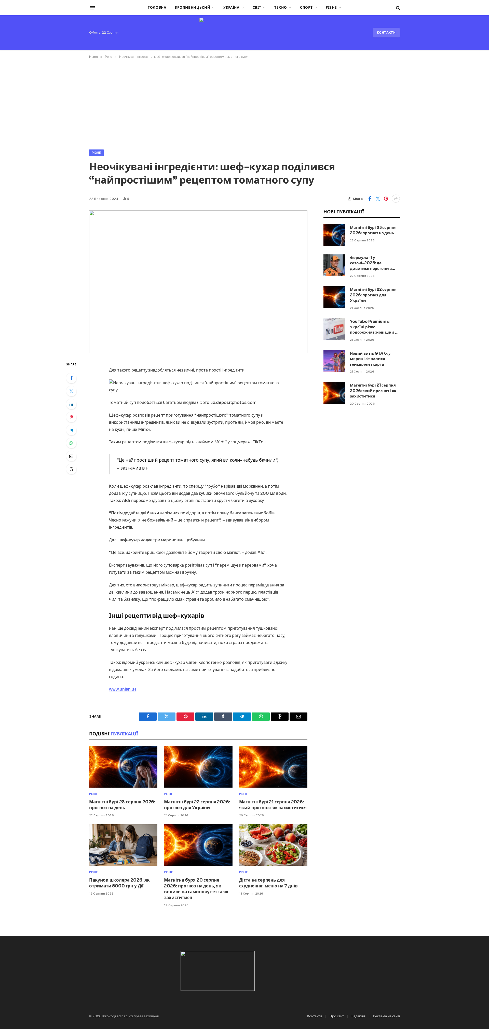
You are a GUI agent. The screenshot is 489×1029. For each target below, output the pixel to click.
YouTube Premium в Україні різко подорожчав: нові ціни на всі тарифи (375, 327)
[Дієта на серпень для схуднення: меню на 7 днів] (273, 845)
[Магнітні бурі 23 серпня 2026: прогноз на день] (123, 767)
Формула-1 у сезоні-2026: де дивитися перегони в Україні (371, 263)
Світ (257, 7)
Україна (231, 7)
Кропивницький (192, 7)
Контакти (386, 32)
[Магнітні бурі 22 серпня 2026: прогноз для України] (198, 767)
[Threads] (71, 469)
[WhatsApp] (71, 443)
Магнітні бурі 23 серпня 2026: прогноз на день (122, 805)
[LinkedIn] (71, 404)
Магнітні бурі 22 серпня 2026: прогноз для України (197, 805)
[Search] (397, 7)
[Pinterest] (71, 417)
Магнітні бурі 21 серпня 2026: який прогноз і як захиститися (273, 805)
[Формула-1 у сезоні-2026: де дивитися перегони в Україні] (334, 265)
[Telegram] (71, 430)
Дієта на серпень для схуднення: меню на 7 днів (268, 883)
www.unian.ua (122, 689)
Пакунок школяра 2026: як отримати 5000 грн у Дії (119, 883)
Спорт (306, 7)
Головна (157, 7)
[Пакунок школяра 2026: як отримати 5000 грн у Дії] (123, 845)
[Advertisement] (244, 103)
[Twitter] (71, 391)
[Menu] (92, 8)
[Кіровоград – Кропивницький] (244, 32)
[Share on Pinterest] (386, 199)
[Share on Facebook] (369, 199)
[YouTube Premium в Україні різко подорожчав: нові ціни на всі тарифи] (334, 329)
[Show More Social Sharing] (396, 199)
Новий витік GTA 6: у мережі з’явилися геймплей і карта (370, 359)
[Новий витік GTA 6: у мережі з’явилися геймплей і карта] (334, 361)
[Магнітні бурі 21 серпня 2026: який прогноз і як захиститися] (273, 767)
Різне (331, 7)
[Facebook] (71, 378)
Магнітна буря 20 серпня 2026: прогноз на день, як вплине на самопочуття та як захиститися (196, 888)
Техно (280, 7)
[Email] (71, 456)
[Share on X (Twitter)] (378, 199)
